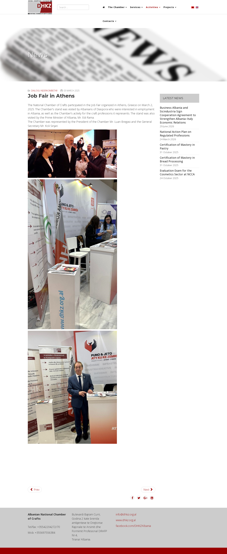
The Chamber (116, 7)
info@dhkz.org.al (126, 514)
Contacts (108, 21)
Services (135, 7)
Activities (152, 7)
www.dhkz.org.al (126, 520)
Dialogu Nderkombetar (44, 90)
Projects (169, 7)
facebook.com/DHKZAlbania (133, 526)
